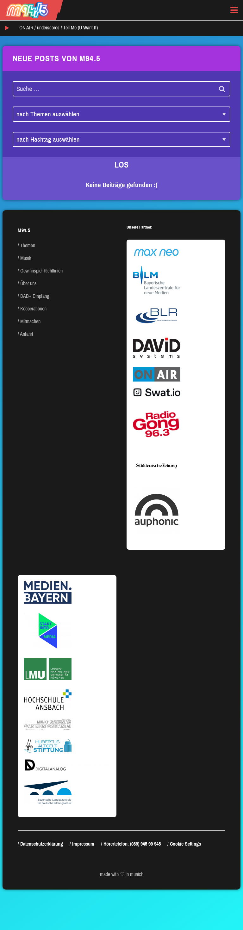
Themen (27, 245)
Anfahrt (26, 334)
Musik (25, 258)
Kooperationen (33, 308)
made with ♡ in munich (121, 874)
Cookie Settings (185, 844)
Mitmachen (30, 321)
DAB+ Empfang (34, 296)
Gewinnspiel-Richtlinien (41, 270)
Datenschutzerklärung (41, 844)
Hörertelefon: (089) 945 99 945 (132, 844)
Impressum (83, 844)
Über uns (28, 283)
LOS (121, 164)
